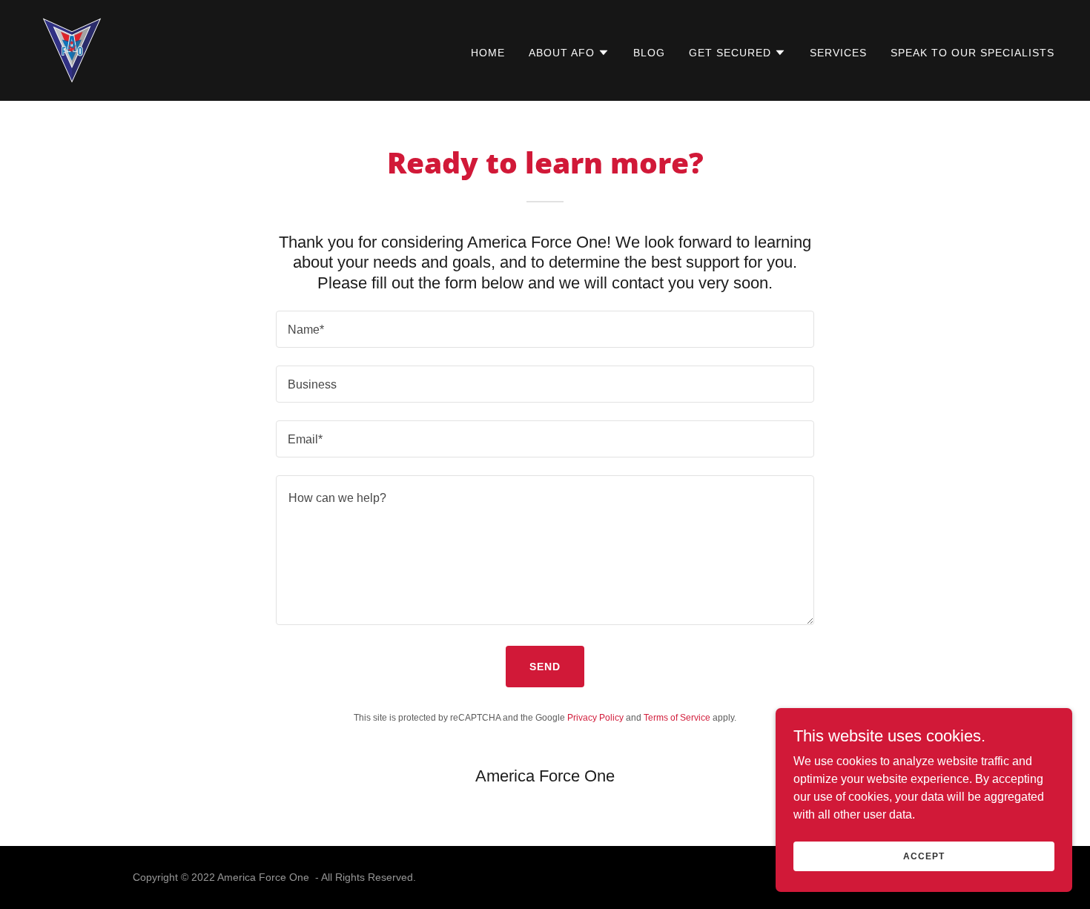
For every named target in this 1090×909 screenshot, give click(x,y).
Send (545, 666)
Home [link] (488, 53)
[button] (569, 53)
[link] (72, 49)
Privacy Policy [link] (595, 718)
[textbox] (544, 329)
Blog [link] (649, 53)
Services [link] (838, 53)
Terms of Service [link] (677, 718)
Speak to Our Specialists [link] (972, 53)
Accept (923, 855)
